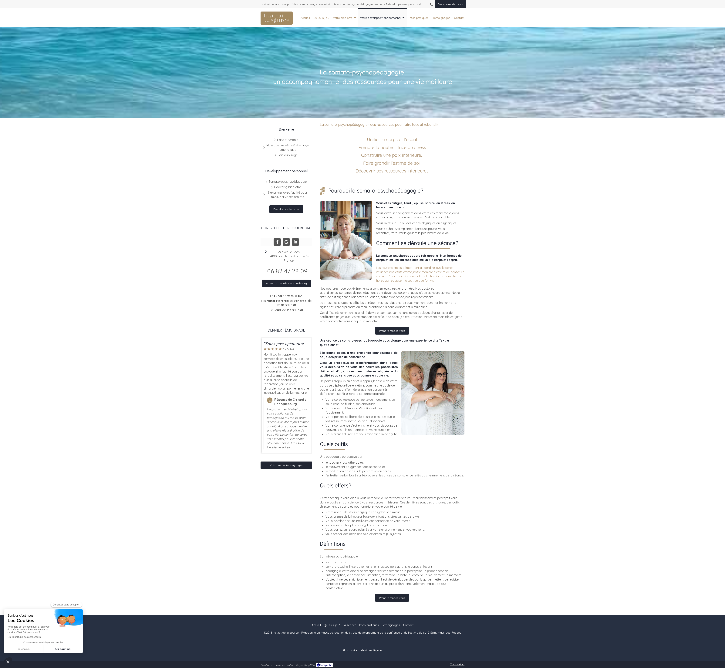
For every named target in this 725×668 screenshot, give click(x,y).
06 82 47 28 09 (287, 271)
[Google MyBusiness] (286, 242)
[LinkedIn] (295, 242)
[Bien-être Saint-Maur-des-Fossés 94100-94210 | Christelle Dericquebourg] (277, 18)
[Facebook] (277, 242)
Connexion (457, 664)
